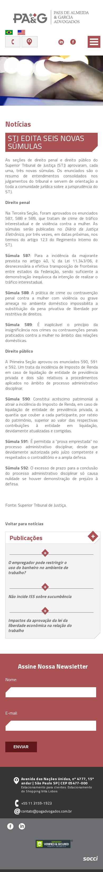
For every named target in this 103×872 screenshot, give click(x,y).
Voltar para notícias (24, 523)
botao (94, 42)
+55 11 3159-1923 (36, 803)
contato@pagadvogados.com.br (46, 811)
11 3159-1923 (14, 41)
